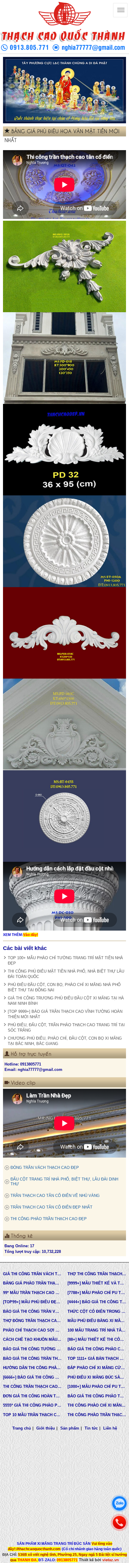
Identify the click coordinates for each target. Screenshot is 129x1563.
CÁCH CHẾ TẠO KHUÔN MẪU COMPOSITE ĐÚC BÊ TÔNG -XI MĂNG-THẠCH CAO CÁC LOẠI (32, 1339)
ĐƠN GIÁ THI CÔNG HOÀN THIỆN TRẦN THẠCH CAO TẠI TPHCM (32, 1396)
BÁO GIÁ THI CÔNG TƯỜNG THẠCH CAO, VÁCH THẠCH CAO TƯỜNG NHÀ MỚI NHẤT (32, 1349)
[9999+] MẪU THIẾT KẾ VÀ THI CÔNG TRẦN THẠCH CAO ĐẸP (97, 1283)
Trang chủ (21, 1428)
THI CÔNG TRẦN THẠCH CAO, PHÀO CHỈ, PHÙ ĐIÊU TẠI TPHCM (32, 1386)
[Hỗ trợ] (119, 1522)
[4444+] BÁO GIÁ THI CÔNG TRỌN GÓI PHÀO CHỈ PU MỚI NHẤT (97, 1302)
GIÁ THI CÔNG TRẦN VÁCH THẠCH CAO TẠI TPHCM (32, 1274)
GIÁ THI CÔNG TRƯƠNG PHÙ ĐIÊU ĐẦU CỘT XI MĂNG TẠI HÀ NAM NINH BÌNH (66, 1001)
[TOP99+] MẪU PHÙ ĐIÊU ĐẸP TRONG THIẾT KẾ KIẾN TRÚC (32, 1302)
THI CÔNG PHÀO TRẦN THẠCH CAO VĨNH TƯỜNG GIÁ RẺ (97, 1415)
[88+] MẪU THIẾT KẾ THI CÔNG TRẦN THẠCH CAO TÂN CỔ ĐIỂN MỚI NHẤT (97, 1339)
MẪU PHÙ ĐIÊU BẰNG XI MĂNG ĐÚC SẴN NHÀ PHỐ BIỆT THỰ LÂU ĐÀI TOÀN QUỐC (97, 1320)
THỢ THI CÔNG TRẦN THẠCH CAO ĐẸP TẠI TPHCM (97, 1274)
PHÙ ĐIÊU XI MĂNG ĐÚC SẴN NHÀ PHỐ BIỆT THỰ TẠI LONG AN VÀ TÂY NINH (97, 1377)
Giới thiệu (45, 1428)
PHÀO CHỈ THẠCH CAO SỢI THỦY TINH (32, 1330)
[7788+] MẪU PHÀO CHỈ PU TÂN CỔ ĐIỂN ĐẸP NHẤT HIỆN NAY (97, 1292)
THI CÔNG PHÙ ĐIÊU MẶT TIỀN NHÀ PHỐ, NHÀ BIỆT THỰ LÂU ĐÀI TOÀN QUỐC (66, 974)
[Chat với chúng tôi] (119, 1503)
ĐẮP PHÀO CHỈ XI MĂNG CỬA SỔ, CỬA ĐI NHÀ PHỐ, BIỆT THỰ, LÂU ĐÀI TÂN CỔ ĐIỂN (97, 1368)
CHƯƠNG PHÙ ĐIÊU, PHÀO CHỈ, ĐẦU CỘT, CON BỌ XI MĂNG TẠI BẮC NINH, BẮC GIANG (65, 1041)
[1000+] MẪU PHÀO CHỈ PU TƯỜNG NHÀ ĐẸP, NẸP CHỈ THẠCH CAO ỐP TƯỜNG (97, 1386)
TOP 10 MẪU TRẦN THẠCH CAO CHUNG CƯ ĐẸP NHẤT (32, 1415)
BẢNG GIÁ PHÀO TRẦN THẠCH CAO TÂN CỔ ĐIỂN (32, 1283)
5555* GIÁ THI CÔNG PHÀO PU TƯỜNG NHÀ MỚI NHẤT (32, 1405)
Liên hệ (110, 1428)
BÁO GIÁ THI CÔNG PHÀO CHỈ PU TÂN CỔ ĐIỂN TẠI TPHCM (97, 1349)
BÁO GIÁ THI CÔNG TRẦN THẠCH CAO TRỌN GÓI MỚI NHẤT (32, 1358)
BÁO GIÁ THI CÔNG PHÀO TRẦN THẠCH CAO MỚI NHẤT (97, 1396)
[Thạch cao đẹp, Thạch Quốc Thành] (64, 90)
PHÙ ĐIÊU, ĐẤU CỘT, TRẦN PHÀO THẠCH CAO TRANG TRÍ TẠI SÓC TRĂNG (66, 1027)
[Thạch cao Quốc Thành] (64, 14)
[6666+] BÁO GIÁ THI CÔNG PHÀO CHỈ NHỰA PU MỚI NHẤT (32, 1377)
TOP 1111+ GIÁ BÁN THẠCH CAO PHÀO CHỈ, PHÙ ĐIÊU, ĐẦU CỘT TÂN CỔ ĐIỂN (97, 1358)
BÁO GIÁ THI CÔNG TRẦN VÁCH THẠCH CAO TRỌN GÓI (32, 1311)
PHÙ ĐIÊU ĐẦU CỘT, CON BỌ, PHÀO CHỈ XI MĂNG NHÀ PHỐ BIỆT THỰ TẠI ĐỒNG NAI (64, 987)
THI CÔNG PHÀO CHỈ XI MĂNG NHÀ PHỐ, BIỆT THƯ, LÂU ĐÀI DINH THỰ (97, 1405)
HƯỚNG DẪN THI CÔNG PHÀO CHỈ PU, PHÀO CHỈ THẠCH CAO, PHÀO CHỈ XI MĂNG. (32, 1368)
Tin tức (91, 1428)
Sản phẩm (69, 1428)
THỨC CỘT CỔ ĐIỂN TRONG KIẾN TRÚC (97, 1311)
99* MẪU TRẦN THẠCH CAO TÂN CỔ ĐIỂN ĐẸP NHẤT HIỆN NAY (32, 1292)
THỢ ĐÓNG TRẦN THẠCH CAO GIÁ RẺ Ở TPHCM (32, 1320)
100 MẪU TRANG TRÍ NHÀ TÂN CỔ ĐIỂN (97, 1330)
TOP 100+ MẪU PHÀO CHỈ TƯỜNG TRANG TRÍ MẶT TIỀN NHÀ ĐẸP (65, 960)
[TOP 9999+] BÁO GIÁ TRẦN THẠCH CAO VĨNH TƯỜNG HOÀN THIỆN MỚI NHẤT (65, 1014)
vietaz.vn (110, 1560)
